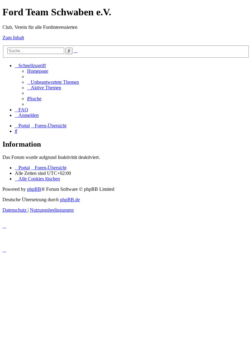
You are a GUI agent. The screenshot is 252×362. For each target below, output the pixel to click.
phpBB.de (70, 199)
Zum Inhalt (13, 37)
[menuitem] (37, 71)
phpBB (34, 189)
